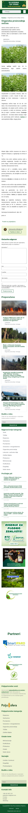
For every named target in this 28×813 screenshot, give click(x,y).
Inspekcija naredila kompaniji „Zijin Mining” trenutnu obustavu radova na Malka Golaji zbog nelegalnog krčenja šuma (13, 375)
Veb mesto (4, 278)
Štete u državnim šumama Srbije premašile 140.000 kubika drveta (14, 346)
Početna (3, 17)
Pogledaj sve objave (15, 232)
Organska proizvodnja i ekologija (12, 41)
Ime (2, 266)
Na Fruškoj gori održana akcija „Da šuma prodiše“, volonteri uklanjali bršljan (13, 514)
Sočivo (22, 117)
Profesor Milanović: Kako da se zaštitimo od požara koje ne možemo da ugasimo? (13, 319)
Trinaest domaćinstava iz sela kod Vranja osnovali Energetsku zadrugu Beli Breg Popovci (14, 404)
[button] (24, 11)
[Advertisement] (14, 135)
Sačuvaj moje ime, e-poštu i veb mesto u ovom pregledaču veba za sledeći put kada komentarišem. (13, 286)
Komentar (4, 247)
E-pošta (3, 272)
